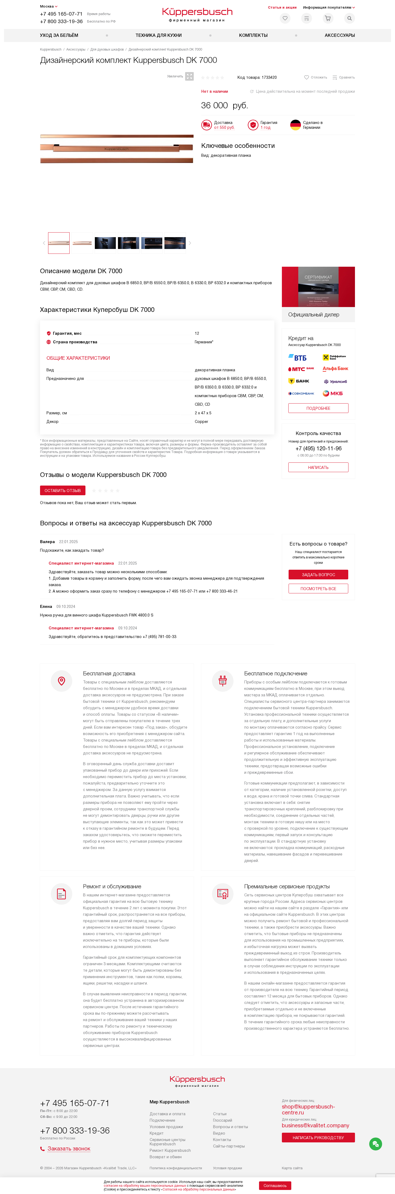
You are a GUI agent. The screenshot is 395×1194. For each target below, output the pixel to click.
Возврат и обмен (166, 1157)
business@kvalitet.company (315, 1125)
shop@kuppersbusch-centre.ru (308, 1109)
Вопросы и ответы (230, 1127)
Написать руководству (318, 1138)
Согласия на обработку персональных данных (199, 1189)
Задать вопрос (318, 575)
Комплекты (253, 35)
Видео (219, 1133)
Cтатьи (220, 1114)
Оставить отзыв (63, 491)
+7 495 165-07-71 (61, 14)
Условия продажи (166, 1127)
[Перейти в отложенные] (285, 18)
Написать (318, 467)
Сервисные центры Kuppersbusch (167, 1142)
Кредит (157, 1133)
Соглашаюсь (275, 1186)
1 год (266, 127)
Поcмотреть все (318, 589)
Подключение (162, 1120)
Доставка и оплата (167, 1114)
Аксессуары (340, 35)
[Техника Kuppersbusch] (198, 14)
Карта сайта (292, 1168)
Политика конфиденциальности (176, 1168)
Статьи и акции (282, 7)
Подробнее (318, 408)
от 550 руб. (224, 127)
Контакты (222, 1140)
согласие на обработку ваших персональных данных (145, 1186)
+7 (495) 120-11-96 (319, 448)
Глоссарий (222, 1120)
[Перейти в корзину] (328, 18)
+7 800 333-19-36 (61, 21)
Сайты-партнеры (229, 1146)
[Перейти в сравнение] (306, 18)
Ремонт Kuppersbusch (170, 1150)
